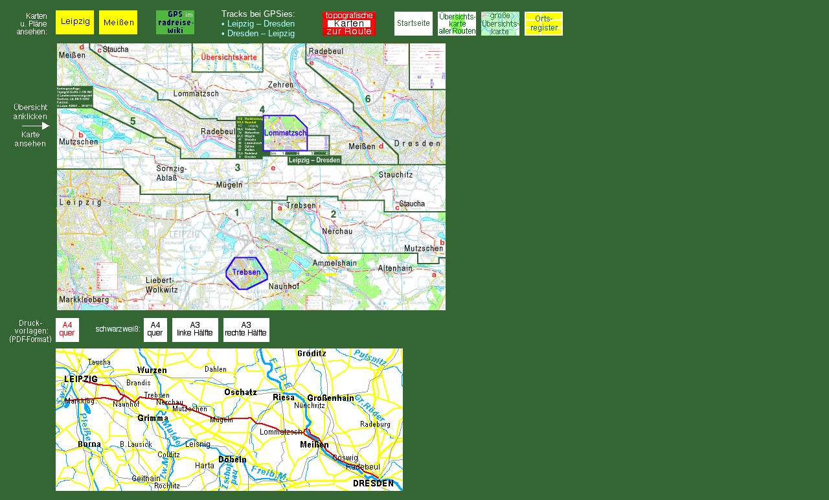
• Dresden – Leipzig (258, 33)
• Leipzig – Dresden (258, 23)
